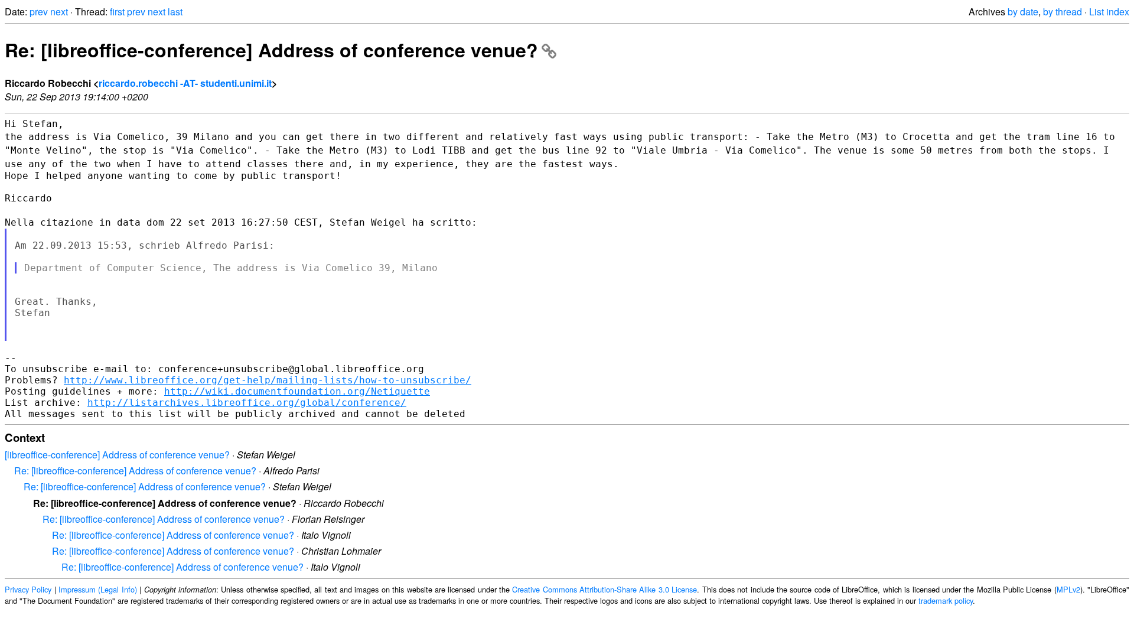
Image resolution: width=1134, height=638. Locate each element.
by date (1023, 11)
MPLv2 (1068, 589)
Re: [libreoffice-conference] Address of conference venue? (271, 49)
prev (39, 11)
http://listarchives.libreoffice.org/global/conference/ (246, 402)
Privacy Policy (28, 589)
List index (1109, 11)
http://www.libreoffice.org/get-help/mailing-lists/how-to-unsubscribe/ (267, 380)
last (175, 11)
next (59, 11)
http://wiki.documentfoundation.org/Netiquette (297, 391)
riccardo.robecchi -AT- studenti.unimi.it (185, 83)
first (117, 11)
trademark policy (945, 600)
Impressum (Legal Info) (97, 589)
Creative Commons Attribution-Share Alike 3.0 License (604, 589)
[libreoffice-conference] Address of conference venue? (117, 454)
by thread (1062, 11)
